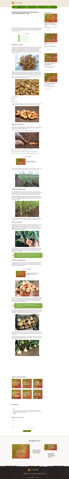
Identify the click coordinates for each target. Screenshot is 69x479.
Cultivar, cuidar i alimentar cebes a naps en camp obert (38, 394)
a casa (12, 9)
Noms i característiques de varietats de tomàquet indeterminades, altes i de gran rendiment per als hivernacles (21, 451)
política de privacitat (35, 473)
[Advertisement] (27, 21)
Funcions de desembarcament (24, 38)
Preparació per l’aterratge (23, 36)
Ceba (14, 9)
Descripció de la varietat (23, 35)
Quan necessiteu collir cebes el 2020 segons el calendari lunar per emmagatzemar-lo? (50, 64)
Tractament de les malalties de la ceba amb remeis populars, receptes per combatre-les (32, 274)
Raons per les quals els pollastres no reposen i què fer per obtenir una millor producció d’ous (37, 451)
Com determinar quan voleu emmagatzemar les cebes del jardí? (26, 383)
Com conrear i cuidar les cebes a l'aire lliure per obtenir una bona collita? (37, 383)
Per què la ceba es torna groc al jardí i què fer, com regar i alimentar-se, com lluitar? (27, 394)
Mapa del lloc (27, 473)
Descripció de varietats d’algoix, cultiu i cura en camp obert (31, 161)
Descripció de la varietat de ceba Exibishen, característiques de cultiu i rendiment (16, 394)
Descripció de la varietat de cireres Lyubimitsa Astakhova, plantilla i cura (52, 447)
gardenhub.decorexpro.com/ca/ (18, 2)
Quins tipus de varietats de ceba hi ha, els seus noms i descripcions (16, 383)
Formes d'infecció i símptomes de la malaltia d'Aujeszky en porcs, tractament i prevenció (52, 455)
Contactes (43, 473)
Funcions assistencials (23, 39)
